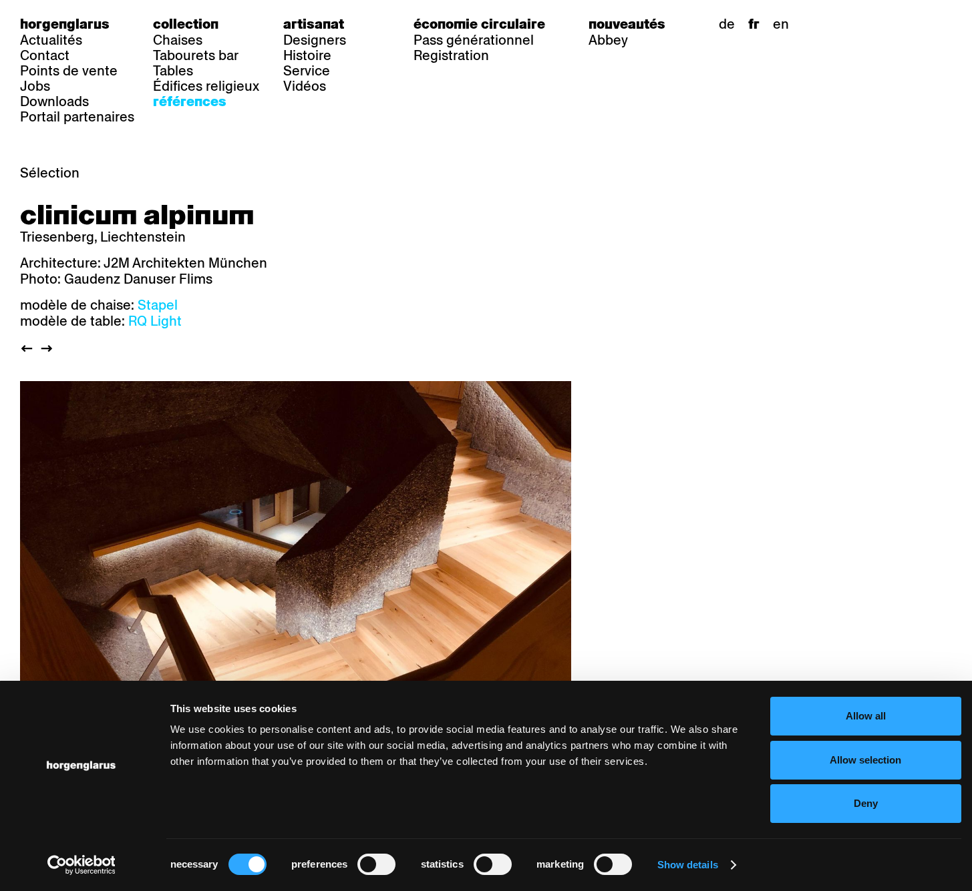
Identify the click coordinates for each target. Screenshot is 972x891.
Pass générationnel (474, 40)
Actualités (51, 40)
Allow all (866, 715)
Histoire (307, 55)
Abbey (608, 40)
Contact (44, 55)
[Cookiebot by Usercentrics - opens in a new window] (81, 865)
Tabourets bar (195, 55)
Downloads (54, 101)
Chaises (177, 40)
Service (306, 70)
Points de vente (69, 70)
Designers (314, 40)
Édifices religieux (206, 86)
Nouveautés (627, 24)
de (727, 24)
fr (754, 24)
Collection (185, 24)
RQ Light (155, 321)
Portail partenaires (77, 116)
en (781, 24)
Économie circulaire (479, 24)
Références (189, 101)
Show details (687, 864)
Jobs (35, 86)
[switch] (376, 864)
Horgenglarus (65, 24)
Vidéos (304, 86)
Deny (866, 803)
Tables (173, 70)
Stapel (158, 305)
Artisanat (313, 24)
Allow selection (865, 760)
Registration (451, 55)
